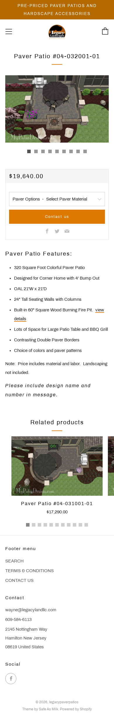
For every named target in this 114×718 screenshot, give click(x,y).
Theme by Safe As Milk (40, 709)
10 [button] (80, 525)
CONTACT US (19, 580)
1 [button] (28, 525)
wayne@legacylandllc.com (30, 609)
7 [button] (63, 525)
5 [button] (51, 525)
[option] (57, 109)
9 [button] (74, 525)
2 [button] (33, 525)
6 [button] (57, 525)
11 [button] (86, 525)
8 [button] (68, 525)
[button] (29, 151)
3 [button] (39, 525)
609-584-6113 (18, 619)
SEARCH (14, 561)
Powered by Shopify (76, 709)
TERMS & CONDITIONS (29, 570)
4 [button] (45, 525)
